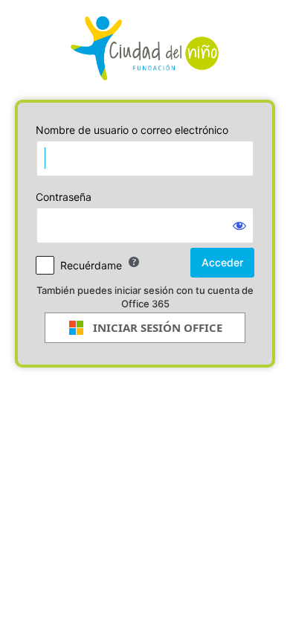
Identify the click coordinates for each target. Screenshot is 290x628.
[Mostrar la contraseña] (239, 225)
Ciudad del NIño (145, 48)
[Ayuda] (134, 262)
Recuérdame (91, 265)
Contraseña (63, 196)
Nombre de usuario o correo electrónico (132, 130)
